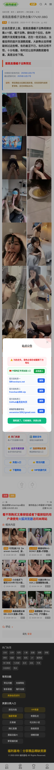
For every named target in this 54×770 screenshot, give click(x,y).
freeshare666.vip (17, 392)
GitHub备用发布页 (18, 402)
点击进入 (39, 371)
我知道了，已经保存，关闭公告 (27, 421)
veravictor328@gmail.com (22, 412)
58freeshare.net (17, 382)
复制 (41, 380)
